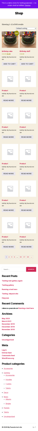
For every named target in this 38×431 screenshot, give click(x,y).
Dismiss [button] (27, 5)
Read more (9, 100)
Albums (8, 399)
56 (21, 257)
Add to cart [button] (10, 64)
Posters (6, 408)
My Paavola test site (15, 427)
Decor (6, 392)
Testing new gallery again (12, 281)
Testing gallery (8, 285)
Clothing (7, 373)
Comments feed (8, 355)
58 (28, 257)
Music (6, 397)
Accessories (8, 368)
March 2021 (6, 321)
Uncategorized (8, 340)
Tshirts (8, 388)
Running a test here (9, 289)
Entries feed (7, 353)
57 (24, 257)
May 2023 (6, 318)
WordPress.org (8, 358)
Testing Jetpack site (10, 294)
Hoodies (9, 380)
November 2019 (8, 324)
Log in (4, 350)
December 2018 (8, 327)
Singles (8, 404)
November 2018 (8, 329)
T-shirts (8, 384)
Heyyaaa (5, 298)
